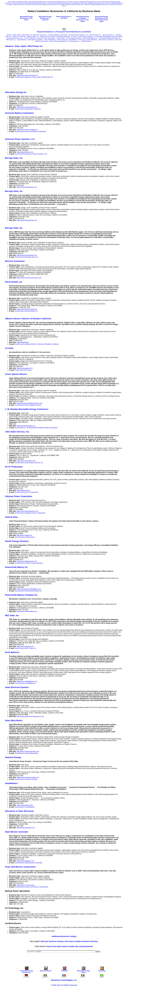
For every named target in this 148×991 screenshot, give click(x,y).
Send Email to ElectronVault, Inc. (26, 311)
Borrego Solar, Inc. (95, 35)
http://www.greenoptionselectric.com (29, 403)
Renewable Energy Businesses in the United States (94, 1)
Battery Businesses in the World (63, 17)
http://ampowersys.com (25, 152)
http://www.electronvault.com (27, 309)
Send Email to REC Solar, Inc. (25, 648)
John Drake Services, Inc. (15, 38)
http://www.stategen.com (25, 861)
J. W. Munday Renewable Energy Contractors (108, 36)
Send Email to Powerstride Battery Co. (28, 591)
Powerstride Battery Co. (90, 38)
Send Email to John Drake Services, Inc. (29, 462)
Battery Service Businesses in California (54, 4)
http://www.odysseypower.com (27, 511)
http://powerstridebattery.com (27, 611)
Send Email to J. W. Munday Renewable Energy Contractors (36, 427)
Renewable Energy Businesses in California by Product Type (70, 3)
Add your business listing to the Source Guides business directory (69, 941)
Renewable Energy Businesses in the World (26, 18)
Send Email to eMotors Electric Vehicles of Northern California (37, 344)
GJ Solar (74, 36)
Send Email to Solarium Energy (26, 779)
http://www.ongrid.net (24, 535)
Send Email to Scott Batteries (25, 683)
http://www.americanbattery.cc (27, 130)
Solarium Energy (62, 39)
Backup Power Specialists (58, 41)
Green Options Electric (85, 36)
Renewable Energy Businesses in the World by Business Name (101, 19)
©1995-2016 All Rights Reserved (64, 985)
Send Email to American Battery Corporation (30, 131)
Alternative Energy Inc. (40, 35)
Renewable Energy (22, 1)
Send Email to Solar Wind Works (26, 753)
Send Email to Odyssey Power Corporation (30, 513)
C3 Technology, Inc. (73, 41)
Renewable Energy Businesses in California (41, 3)
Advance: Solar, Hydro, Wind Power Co (19, 35)
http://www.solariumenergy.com (28, 777)
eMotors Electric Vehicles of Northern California (55, 36)
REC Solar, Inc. (11, 39)
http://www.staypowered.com (27, 561)
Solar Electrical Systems (35, 39)
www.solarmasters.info (25, 805)
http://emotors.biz (23, 342)
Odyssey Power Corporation (46, 38)
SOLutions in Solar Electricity (88, 39)
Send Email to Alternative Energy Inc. (28, 109)
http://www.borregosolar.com (27, 187)
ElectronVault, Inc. (33, 36)
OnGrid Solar (61, 38)
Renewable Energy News (83, 971)
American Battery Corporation (57, 35)
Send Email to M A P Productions (26, 492)
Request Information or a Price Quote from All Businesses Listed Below (64, 32)
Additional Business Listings (64, 936)
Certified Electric (86, 41)
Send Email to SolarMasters (25, 807)
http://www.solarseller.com (26, 461)
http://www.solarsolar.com (26, 828)
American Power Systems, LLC (78, 35)
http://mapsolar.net (23, 490)
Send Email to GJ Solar (23, 370)
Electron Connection (19, 36)
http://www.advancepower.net (27, 75)
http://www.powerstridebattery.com (29, 589)
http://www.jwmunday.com (26, 426)
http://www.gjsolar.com (25, 368)
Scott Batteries (21, 39)
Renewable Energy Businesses (38, 1)
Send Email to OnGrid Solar (25, 537)
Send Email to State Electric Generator (28, 863)
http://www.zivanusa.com (25, 885)
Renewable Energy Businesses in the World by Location (63, 1)
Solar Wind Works (50, 39)
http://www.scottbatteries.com (27, 681)
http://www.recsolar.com (25, 646)
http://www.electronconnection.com (29, 278)
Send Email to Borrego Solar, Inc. (26, 257)
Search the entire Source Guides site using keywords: (70, 946)
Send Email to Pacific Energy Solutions (29, 563)
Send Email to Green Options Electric (28, 405)
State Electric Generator (106, 39)
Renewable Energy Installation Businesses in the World (82, 19)
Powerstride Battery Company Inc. (110, 38)
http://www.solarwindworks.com (28, 751)
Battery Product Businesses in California (100, 3)
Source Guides (12, 1)
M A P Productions (30, 38)
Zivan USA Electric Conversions (20, 867)
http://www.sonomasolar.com (27, 107)
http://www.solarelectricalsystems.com (30, 716)
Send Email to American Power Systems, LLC (31, 154)
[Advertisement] (41, 84)
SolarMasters (73, 39)
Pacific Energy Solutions (74, 38)
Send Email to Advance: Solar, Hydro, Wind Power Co (34, 77)
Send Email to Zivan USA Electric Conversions (31, 887)
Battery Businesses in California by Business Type (27, 4)
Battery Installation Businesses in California (78, 4)
